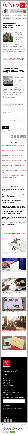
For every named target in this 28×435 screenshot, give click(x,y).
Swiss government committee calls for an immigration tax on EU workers (14, 206)
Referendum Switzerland (14, 104)
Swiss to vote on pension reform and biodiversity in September (13, 352)
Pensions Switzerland (14, 59)
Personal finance (12, 58)
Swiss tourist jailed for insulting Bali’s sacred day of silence (13, 223)
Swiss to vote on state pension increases (10, 311)
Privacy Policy (6, 384)
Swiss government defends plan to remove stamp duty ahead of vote (13, 70)
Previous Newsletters (8, 413)
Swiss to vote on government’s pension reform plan (12, 25)
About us (5, 377)
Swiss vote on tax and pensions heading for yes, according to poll (12, 253)
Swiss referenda (20, 58)
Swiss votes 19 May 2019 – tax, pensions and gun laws (13, 273)
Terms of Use (6, 382)
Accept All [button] (12, 432)
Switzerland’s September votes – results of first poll (12, 201)
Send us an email (7, 380)
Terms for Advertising (8, 385)
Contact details (7, 378)
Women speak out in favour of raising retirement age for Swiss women (13, 331)
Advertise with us (7, 392)
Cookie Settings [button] (5, 432)
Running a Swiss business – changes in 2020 (11, 292)
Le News (14, 5)
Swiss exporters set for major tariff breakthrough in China (13, 195)
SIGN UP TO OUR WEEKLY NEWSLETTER (13, 233)
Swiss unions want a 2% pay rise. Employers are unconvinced (12, 212)
